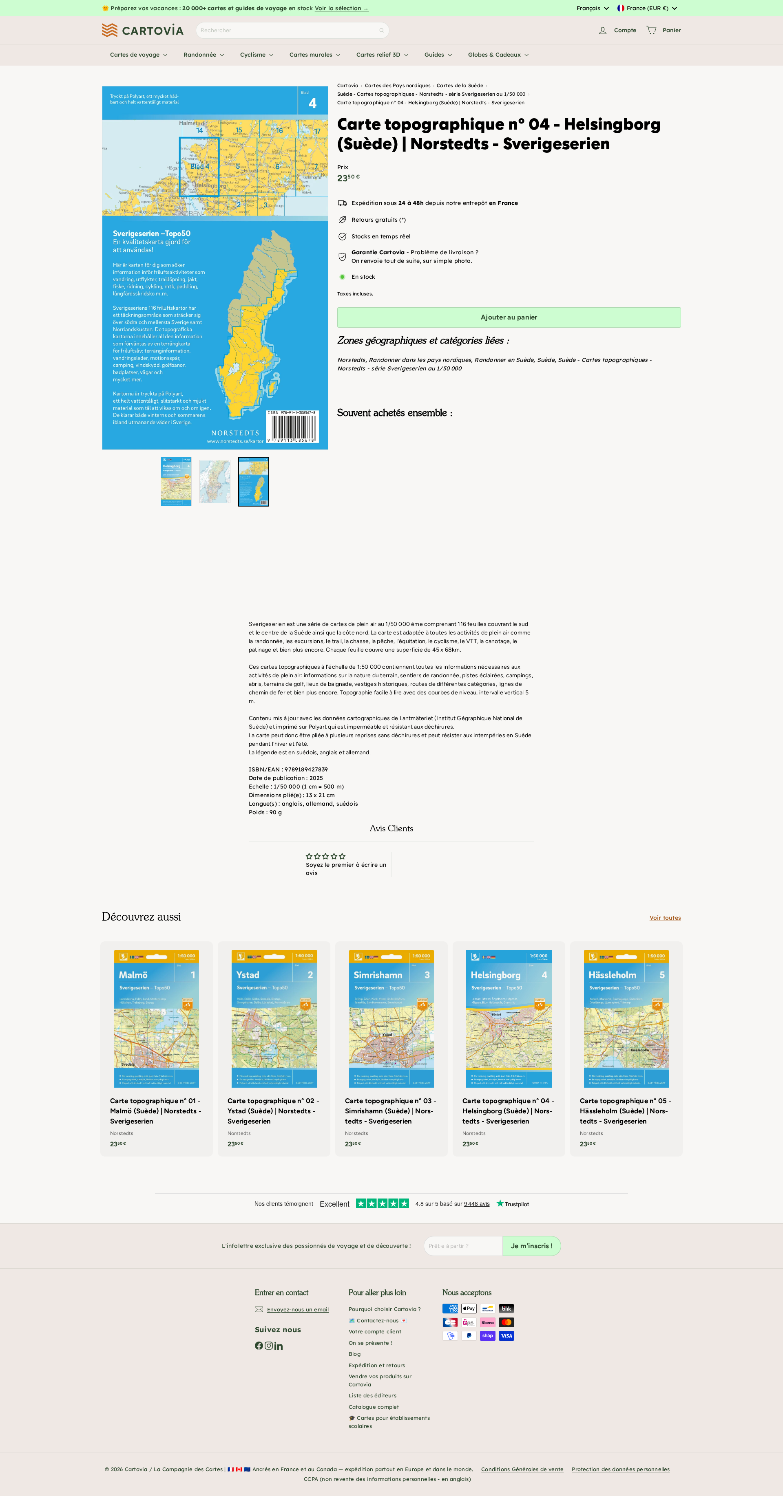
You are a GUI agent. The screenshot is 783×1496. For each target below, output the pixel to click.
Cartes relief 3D (379, 54)
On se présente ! (370, 1343)
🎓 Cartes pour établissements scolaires (389, 1421)
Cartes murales (312, 54)
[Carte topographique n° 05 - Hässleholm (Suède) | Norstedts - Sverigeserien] (626, 1049)
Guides (435, 54)
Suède (546, 360)
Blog (355, 1354)
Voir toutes (665, 917)
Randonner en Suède (503, 360)
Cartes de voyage (135, 54)
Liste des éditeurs (372, 1395)
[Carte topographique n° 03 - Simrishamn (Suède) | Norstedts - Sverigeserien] (391, 1049)
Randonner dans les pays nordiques (420, 360)
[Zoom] (215, 267)
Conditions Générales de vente (522, 1469)
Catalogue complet (374, 1406)
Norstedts (351, 360)
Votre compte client (375, 1331)
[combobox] (592, 8)
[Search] (381, 30)
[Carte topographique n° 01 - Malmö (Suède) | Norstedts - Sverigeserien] (156, 1049)
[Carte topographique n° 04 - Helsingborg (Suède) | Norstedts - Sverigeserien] (509, 465)
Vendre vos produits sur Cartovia (380, 1380)
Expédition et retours (377, 1365)
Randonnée (201, 54)
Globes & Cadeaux (495, 54)
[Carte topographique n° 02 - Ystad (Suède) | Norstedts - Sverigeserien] (274, 1049)
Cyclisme (253, 54)
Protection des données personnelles (621, 1469)
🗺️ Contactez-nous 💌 (378, 1320)
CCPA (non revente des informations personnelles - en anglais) (387, 1479)
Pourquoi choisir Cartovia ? (385, 1309)
